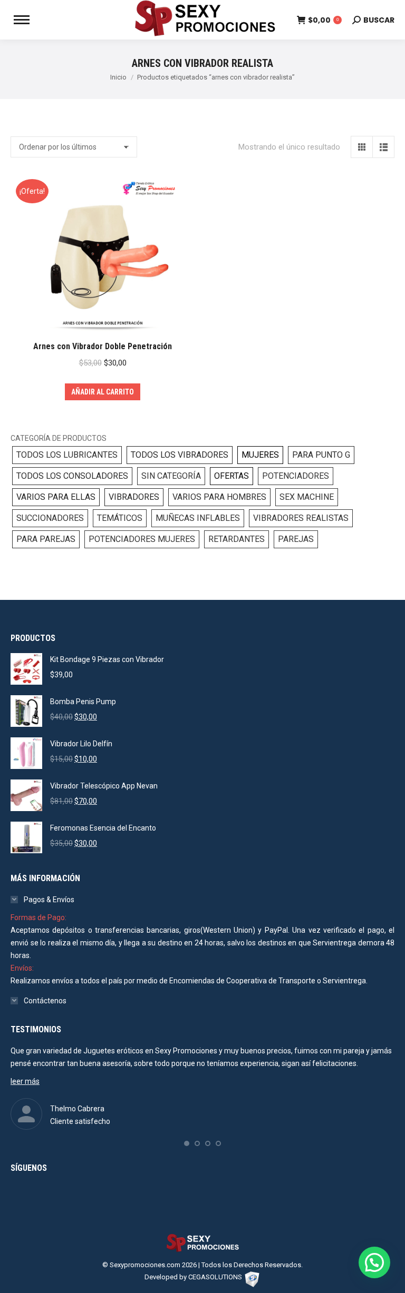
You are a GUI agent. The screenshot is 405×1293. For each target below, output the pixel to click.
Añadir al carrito (102, 392)
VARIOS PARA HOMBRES (219, 497)
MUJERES (260, 455)
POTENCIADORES (295, 476)
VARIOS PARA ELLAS (55, 497)
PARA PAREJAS (45, 539)
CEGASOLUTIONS (215, 1277)
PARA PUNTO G (321, 455)
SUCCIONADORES (50, 518)
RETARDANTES (236, 539)
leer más (25, 1081)
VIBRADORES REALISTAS (301, 518)
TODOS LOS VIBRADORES (179, 455)
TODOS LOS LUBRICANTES (67, 455)
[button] (186, 1143)
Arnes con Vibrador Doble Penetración (102, 346)
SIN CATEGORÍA (171, 476)
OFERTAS (231, 476)
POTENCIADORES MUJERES (142, 539)
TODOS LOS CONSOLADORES (72, 476)
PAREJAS (296, 539)
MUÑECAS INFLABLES (198, 518)
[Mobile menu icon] (22, 20)
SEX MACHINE (306, 497)
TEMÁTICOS (119, 518)
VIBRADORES (134, 497)
